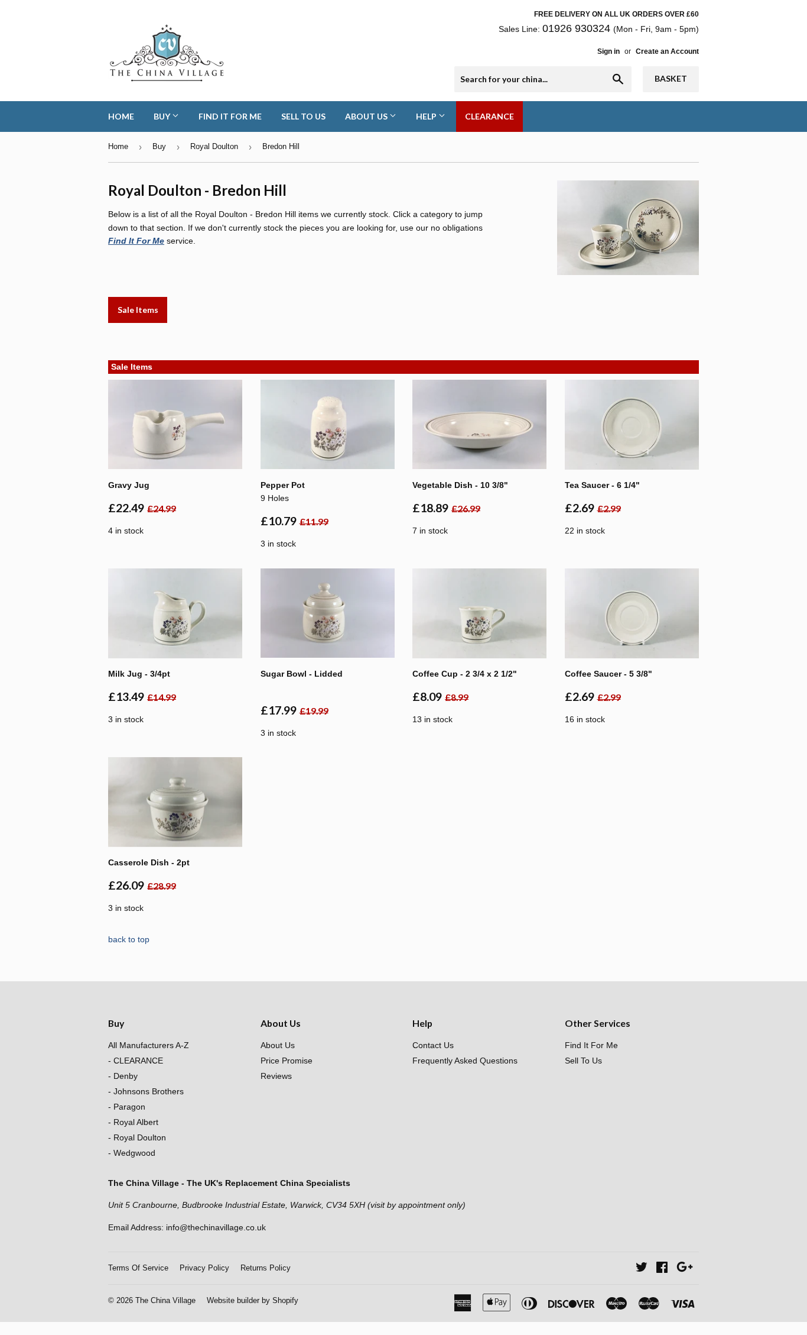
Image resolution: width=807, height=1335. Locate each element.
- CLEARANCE (135, 1060)
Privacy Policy (204, 1267)
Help (427, 116)
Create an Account (667, 51)
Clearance (489, 116)
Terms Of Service (138, 1267)
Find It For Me (230, 116)
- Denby (123, 1076)
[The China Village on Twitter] (641, 1268)
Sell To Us (303, 116)
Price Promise (287, 1060)
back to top (128, 939)
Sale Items (138, 310)
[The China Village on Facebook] (662, 1268)
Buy (163, 116)
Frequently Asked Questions (465, 1060)
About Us (367, 116)
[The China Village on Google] (684, 1268)
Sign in (608, 51)
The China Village (165, 1300)
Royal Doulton (214, 146)
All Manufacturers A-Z (148, 1045)
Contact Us (433, 1045)
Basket (671, 78)
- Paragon (126, 1106)
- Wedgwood (131, 1153)
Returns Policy (265, 1267)
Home (121, 116)
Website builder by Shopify (252, 1300)
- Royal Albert (133, 1122)
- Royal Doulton (137, 1137)
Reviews (276, 1076)
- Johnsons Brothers (146, 1091)
